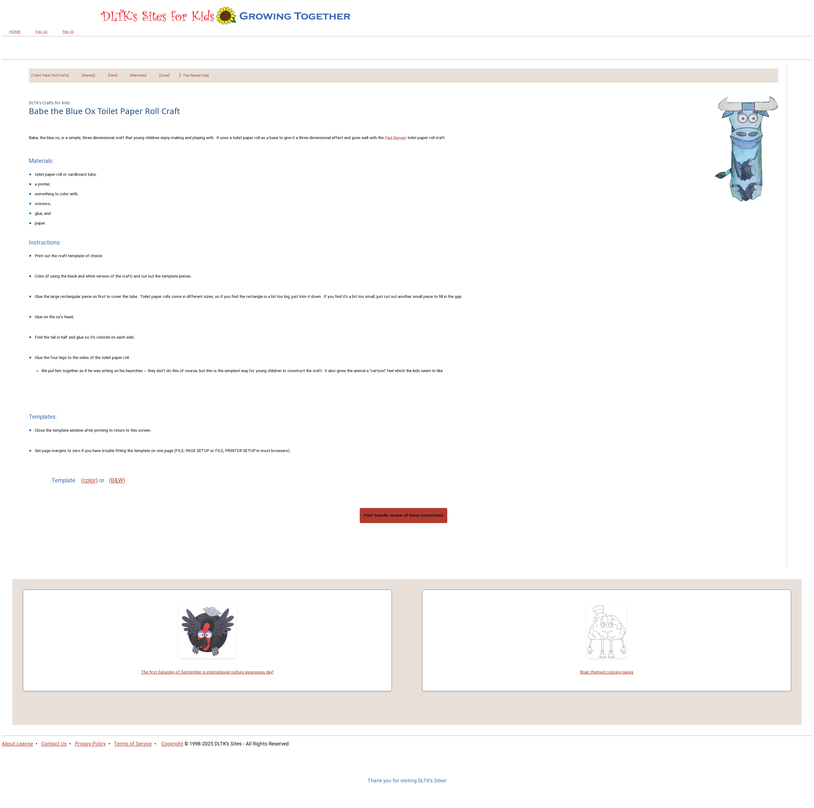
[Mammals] (138, 75)
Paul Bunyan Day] (196, 75)
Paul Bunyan (395, 137)
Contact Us (54, 744)
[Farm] (112, 75)
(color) (89, 480)
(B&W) (117, 480)
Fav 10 (41, 32)
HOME (15, 32)
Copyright (172, 744)
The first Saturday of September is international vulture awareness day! (207, 672)
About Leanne (17, 744)
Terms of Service (133, 744)
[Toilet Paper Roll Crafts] (50, 75)
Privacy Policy (90, 744)
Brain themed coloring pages (606, 672)
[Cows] (164, 75)
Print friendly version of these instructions (403, 515)
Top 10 (68, 32)
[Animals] (88, 75)
